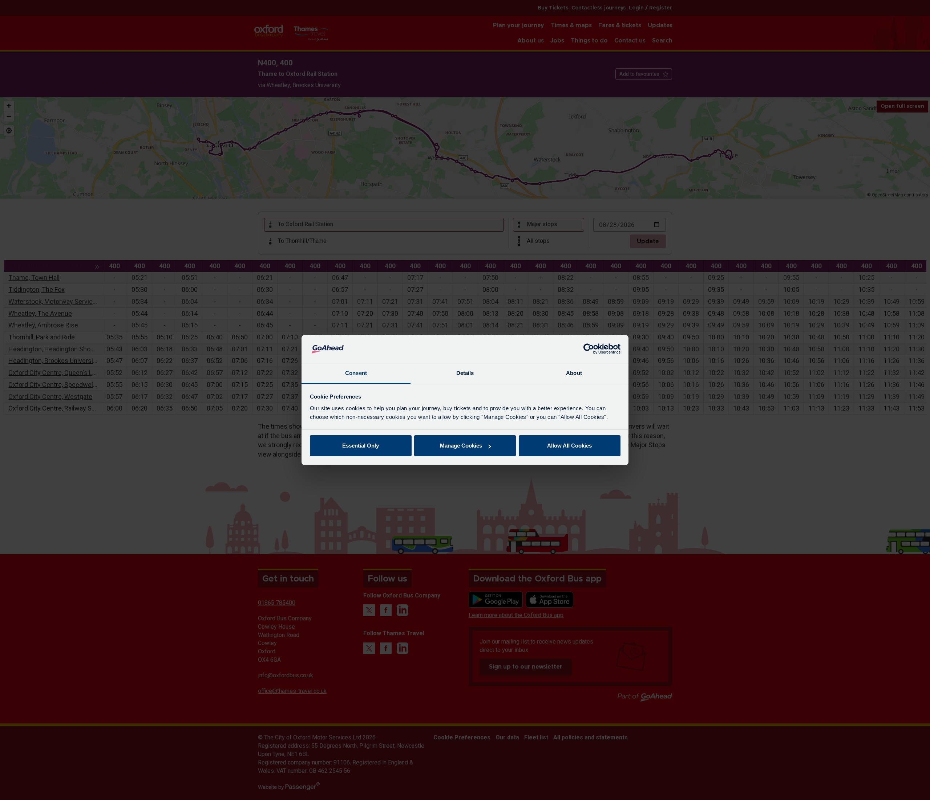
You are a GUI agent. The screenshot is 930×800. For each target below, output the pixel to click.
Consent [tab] (356, 373)
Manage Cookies (461, 445)
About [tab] (574, 373)
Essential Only (360, 445)
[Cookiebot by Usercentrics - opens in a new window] (588, 349)
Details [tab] (465, 373)
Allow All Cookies (569, 445)
